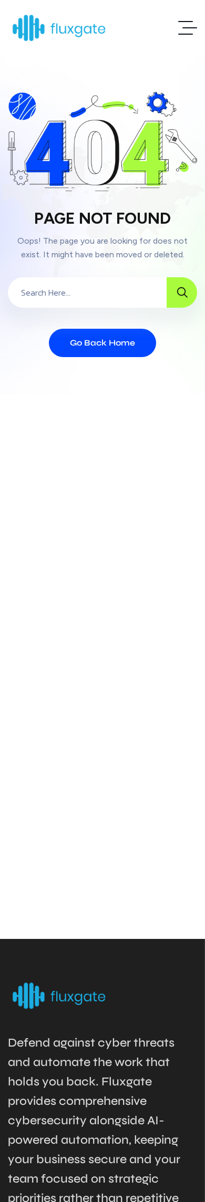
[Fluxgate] (59, 27)
